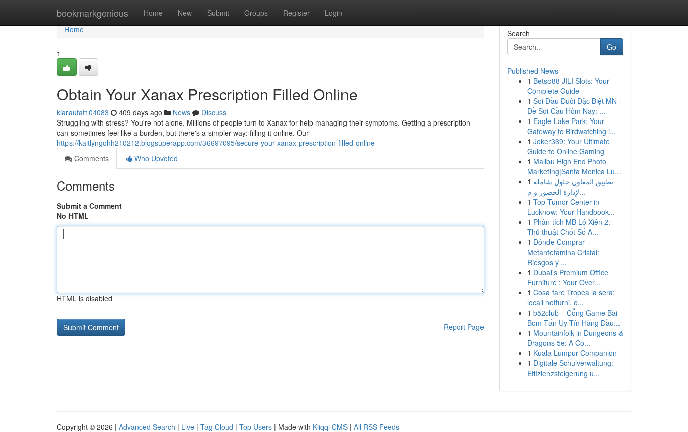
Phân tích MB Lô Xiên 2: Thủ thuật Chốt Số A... (568, 227)
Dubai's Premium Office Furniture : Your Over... (567, 277)
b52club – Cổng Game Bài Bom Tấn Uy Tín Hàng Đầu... (573, 317)
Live (187, 427)
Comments (90, 158)
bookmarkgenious (92, 12)
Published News (532, 71)
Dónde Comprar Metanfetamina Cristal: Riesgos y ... (563, 252)
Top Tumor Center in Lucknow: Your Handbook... (571, 207)
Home (153, 13)
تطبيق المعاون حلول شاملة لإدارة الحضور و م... (570, 186)
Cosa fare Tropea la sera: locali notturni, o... (571, 297)
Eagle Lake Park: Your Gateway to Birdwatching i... (571, 126)
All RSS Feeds (376, 427)
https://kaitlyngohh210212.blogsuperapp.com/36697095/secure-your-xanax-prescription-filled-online (216, 143)
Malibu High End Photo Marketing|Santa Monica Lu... (574, 166)
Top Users (255, 427)
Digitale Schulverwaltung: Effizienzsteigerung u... (570, 368)
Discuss (213, 112)
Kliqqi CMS (330, 427)
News (181, 112)
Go (611, 47)
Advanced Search (147, 427)
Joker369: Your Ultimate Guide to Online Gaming (568, 146)
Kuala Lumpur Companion (575, 353)
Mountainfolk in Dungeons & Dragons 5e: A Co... (575, 338)
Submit (218, 13)
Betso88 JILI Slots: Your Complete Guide (568, 86)
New (185, 13)
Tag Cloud (216, 427)
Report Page (464, 327)
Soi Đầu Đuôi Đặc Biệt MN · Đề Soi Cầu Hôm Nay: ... (574, 106)
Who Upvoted (155, 158)
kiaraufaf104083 (83, 112)
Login (333, 13)
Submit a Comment (89, 206)
